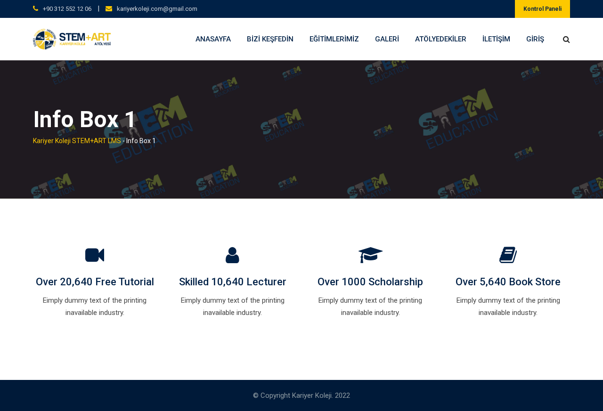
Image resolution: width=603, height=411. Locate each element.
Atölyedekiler (440, 39)
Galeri (387, 39)
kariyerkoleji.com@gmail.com (157, 8)
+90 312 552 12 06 (67, 8)
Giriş (535, 39)
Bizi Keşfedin (270, 39)
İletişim (496, 39)
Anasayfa (213, 39)
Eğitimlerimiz (334, 39)
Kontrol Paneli (542, 9)
